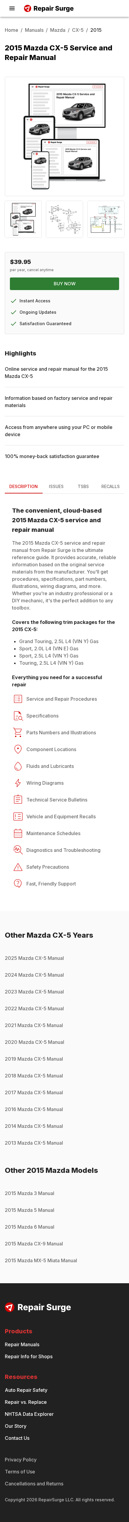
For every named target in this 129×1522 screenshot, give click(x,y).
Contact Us (17, 1438)
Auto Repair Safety (26, 1390)
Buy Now (65, 283)
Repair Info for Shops (28, 1356)
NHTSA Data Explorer (29, 1414)
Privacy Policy (21, 1460)
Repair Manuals (22, 1344)
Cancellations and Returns (34, 1484)
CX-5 (78, 30)
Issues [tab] (56, 486)
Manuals (34, 30)
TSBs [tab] (83, 486)
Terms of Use (20, 1472)
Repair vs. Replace (26, 1402)
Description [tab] (23, 486)
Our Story (15, 1426)
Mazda (57, 30)
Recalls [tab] (110, 486)
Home (11, 30)
